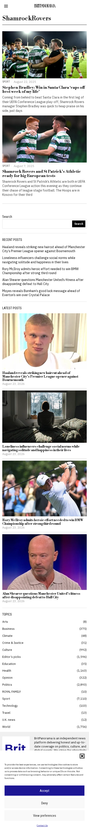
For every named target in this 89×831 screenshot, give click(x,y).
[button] (82, 756)
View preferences (44, 816)
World (6, 726)
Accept (44, 791)
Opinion (7, 677)
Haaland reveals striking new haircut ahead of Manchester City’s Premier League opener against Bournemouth (43, 249)
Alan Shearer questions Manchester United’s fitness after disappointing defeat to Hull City (43, 282)
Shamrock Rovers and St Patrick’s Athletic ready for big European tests (41, 174)
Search (7, 217)
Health (6, 670)
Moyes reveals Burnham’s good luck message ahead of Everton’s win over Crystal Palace (41, 293)
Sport (6, 81)
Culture (7, 649)
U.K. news (8, 719)
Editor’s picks (11, 657)
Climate (7, 635)
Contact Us (42, 825)
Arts (5, 621)
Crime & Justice (13, 642)
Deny (44, 803)
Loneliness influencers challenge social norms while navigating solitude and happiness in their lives (38, 260)
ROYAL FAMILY (11, 691)
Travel (6, 712)
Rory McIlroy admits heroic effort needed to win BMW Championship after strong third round (40, 271)
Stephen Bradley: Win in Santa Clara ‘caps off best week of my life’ (43, 90)
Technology (10, 705)
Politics (7, 684)
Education (9, 664)
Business (8, 628)
